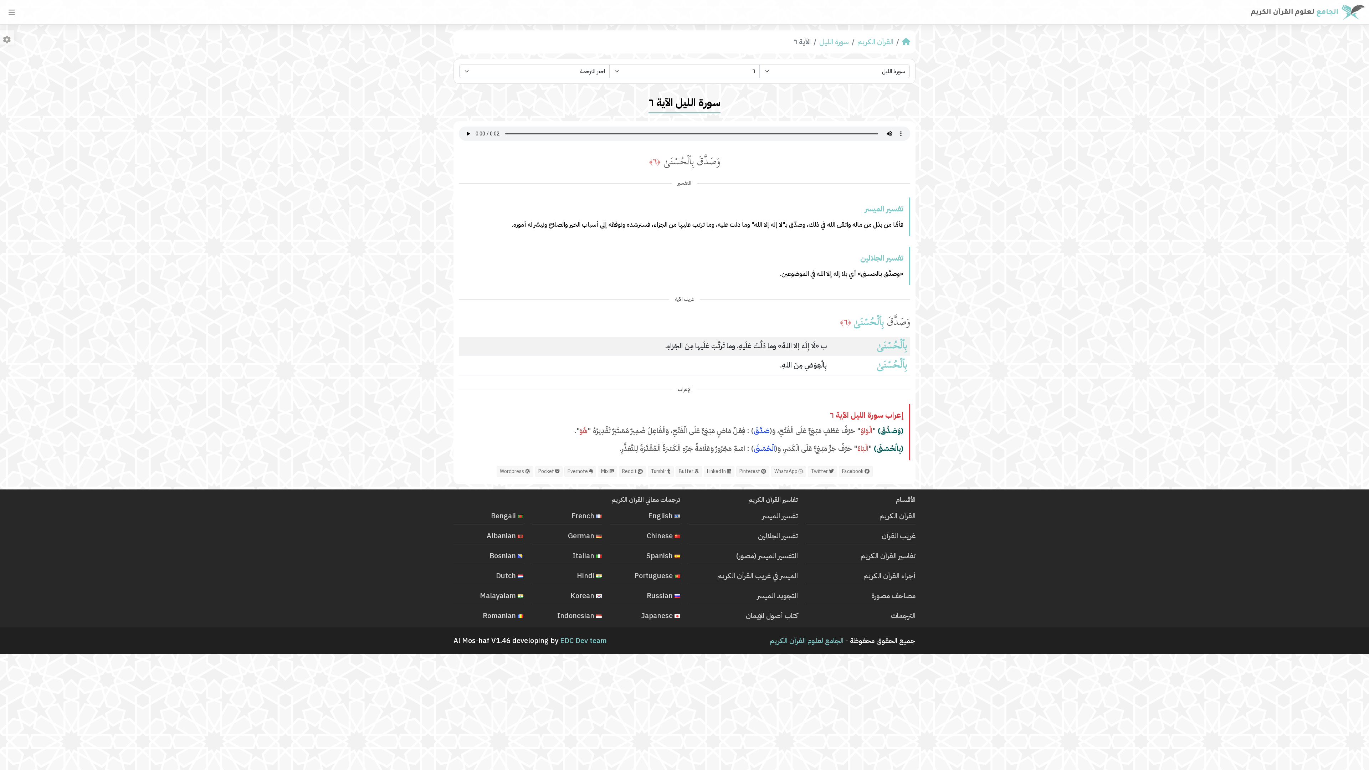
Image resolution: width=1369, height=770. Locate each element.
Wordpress (512, 471)
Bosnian (503, 555)
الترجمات (903, 615)
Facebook (853, 471)
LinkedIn (717, 471)
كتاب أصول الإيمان (772, 615)
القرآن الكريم (875, 41)
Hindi (586, 575)
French (583, 515)
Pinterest (750, 471)
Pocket (546, 471)
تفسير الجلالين (778, 535)
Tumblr (659, 471)
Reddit (630, 471)
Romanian (500, 615)
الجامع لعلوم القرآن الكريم (807, 640)
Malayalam (499, 595)
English (661, 515)
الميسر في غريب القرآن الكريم (757, 575)
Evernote (578, 471)
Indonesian (576, 615)
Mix (605, 471)
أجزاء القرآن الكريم (889, 575)
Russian (661, 595)
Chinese (661, 535)
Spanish (660, 555)
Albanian (502, 535)
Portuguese (654, 575)
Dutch (507, 575)
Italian (584, 555)
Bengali (504, 515)
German (582, 535)
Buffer (686, 471)
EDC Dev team (583, 640)
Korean (583, 595)
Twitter (820, 471)
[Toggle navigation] (11, 12)
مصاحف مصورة (893, 595)
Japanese (658, 615)
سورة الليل (834, 41)
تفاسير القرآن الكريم (888, 555)
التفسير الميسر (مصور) (767, 555)
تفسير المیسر (780, 515)
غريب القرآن (899, 535)
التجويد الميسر (777, 595)
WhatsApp (786, 471)
